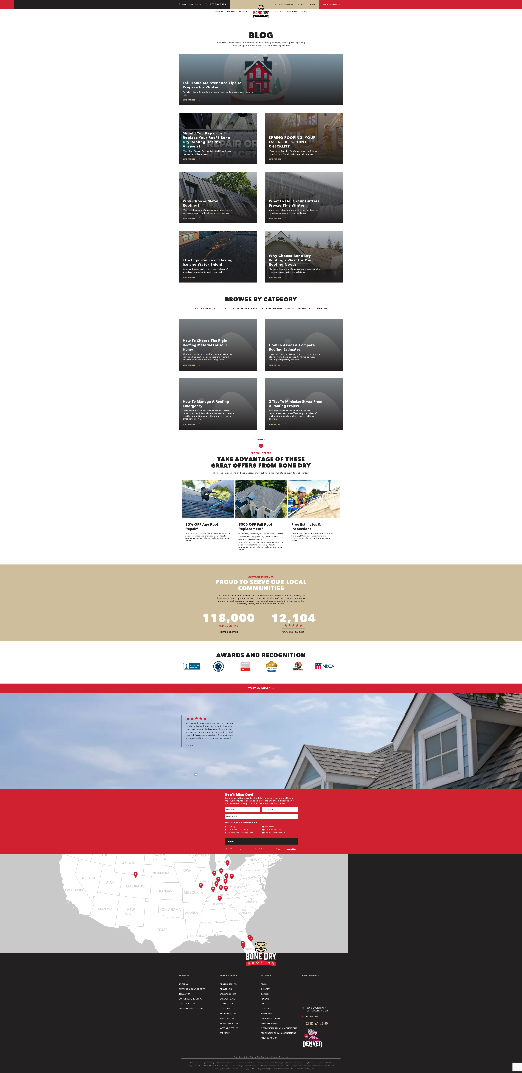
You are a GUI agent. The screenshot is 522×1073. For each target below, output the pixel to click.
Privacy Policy (291, 849)
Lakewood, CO (228, 994)
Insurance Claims (270, 1018)
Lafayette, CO (227, 999)
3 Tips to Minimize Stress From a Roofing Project (295, 403)
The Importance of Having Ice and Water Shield (208, 262)
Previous (184, 774)
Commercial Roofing (237, 830)
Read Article (189, 100)
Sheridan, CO (227, 1018)
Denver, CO (226, 989)
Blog (304, 12)
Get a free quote (331, 4)
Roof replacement (272, 309)
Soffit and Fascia (273, 830)
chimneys (206, 309)
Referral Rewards (284, 4)
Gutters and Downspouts (240, 833)
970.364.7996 (312, 1016)
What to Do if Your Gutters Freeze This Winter (294, 203)
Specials (278, 12)
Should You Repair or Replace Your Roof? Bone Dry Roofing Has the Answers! (206, 139)
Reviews (231, 12)
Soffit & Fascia (187, 1004)
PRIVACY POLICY (269, 1038)
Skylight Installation (274, 833)
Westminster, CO (229, 1028)
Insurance (301, 4)
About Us (244, 12)
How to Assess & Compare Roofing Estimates (292, 347)
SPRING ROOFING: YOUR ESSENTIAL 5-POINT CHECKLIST (292, 141)
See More (225, 1033)
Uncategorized (306, 309)
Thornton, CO (228, 1013)
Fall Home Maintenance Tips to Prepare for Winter (212, 85)
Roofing (290, 309)
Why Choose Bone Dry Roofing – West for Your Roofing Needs (291, 260)
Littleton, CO (227, 1004)
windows (322, 309)
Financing (292, 12)
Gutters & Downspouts (192, 989)
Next (196, 774)
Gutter (218, 309)
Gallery (265, 989)
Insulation (269, 827)
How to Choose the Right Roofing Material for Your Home (205, 345)
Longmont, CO (228, 1008)
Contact (266, 1008)
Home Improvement (247, 309)
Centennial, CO (228, 984)
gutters (229, 309)
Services (219, 12)
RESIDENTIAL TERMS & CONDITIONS (278, 1033)
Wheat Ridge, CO (229, 1023)
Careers (312, 4)
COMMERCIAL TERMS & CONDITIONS (279, 1028)
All (196, 309)
